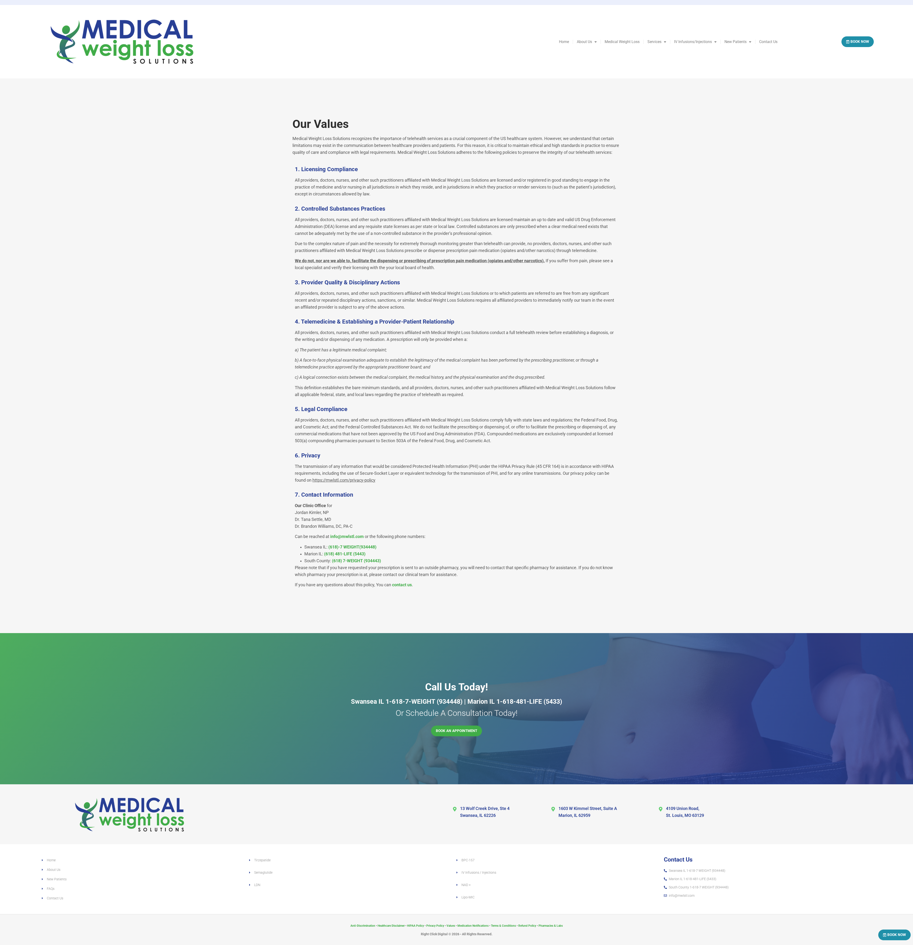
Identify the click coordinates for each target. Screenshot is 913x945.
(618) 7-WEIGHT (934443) (356, 560)
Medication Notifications (473, 925)
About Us (584, 41)
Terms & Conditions (503, 925)
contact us (402, 584)
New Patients (735, 41)
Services (654, 41)
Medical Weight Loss (622, 41)
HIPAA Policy (415, 925)
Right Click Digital (434, 934)
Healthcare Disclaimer (391, 925)
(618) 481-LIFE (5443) (344, 554)
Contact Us (768, 41)
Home (564, 41)
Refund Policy (527, 925)
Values (451, 925)
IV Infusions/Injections (693, 41)
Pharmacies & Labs (551, 925)
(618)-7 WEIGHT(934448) (352, 547)
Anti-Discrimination (362, 925)
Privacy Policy (435, 925)
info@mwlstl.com (347, 536)
